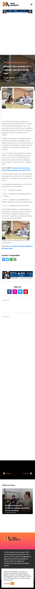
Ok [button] (12, 583)
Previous (5, 503)
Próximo (26, 474)
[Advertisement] (17, 35)
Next (30, 503)
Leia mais (7, 583)
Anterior (8, 474)
